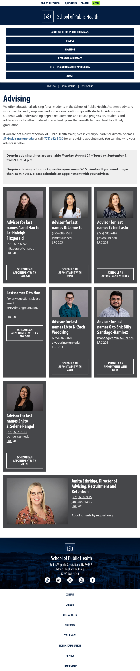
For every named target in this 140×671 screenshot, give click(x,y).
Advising (70, 49)
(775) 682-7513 (17, 432)
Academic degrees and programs (70, 32)
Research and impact (70, 58)
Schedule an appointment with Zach (70, 366)
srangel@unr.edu (18, 436)
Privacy (70, 656)
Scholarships (68, 86)
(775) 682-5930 (53, 138)
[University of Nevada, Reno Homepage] (70, 548)
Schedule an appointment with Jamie (70, 272)
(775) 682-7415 (82, 497)
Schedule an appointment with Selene (24, 460)
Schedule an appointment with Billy (115, 366)
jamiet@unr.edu (62, 238)
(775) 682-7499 (107, 233)
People (70, 40)
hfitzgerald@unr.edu (20, 248)
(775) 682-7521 (62, 233)
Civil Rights (70, 635)
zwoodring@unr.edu (66, 342)
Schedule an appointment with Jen (115, 274)
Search (85, 3)
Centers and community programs (70, 67)
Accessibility (70, 615)
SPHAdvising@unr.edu (18, 138)
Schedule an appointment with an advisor (24, 333)
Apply (96, 3)
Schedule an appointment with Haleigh (24, 272)
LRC (54, 242)
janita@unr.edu (82, 501)
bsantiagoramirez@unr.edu (115, 338)
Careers (70, 604)
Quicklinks (71, 3)
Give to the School (51, 3)
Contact (70, 594)
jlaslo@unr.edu (107, 238)
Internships (87, 86)
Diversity (70, 625)
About (70, 75)
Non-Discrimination (70, 645)
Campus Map (70, 666)
